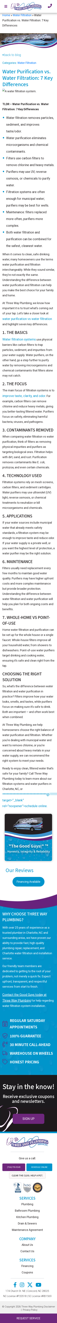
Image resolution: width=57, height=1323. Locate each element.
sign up (28, 1119)
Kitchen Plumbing (27, 1217)
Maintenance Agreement (27, 1230)
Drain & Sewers (27, 1223)
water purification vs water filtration (27, 319)
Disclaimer (49, 1306)
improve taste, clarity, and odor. (24, 396)
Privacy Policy (30, 1309)
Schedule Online (39, 1167)
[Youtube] (38, 1285)
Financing (27, 1266)
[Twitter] (30, 1285)
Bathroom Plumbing (27, 1210)
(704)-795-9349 (13, 1167)
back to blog (12, 55)
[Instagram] (22, 1285)
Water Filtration (22, 15)
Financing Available (28, 881)
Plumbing (27, 1204)
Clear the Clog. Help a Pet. (27, 1175)
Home (6, 15)
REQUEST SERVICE (28, 1318)
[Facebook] (15, 1285)
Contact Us (27, 1251)
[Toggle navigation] (5, 6)
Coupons (27, 1272)
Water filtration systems (19, 339)
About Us (27, 1244)
